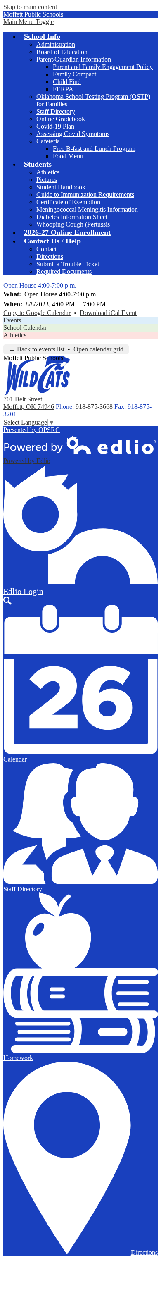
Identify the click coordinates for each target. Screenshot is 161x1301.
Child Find (67, 81)
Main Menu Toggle (28, 21)
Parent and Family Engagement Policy (103, 66)
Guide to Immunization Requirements (85, 194)
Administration (55, 44)
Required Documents (64, 271)
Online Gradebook (60, 118)
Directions (49, 256)
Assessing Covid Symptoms (72, 133)
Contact (46, 249)
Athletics (47, 172)
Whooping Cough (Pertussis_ (74, 224)
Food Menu (68, 156)
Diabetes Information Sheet (71, 216)
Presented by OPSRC (31, 429)
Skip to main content (30, 6)
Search (7, 601)
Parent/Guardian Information (73, 59)
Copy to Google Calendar (37, 312)
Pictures (46, 179)
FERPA (63, 89)
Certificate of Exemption (68, 201)
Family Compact (74, 74)
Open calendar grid (98, 349)
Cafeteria (48, 141)
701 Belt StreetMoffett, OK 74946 (28, 403)
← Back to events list (36, 349)
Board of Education (62, 51)
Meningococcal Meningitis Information (87, 209)
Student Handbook (60, 187)
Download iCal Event (108, 312)
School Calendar (25, 327)
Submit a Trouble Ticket (67, 263)
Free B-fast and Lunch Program (94, 148)
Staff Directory (55, 111)
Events (12, 320)
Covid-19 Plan (55, 126)
